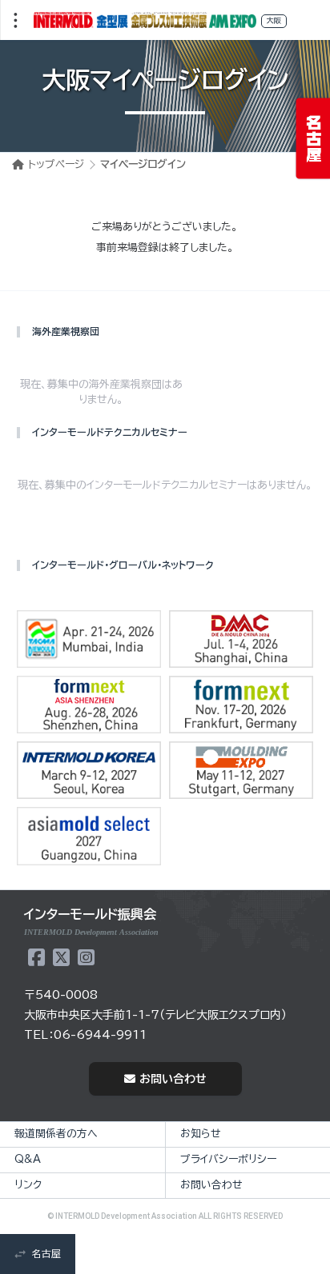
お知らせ (200, 1133)
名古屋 (46, 1253)
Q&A (27, 1159)
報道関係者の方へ (56, 1133)
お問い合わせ (173, 1078)
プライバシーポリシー (228, 1159)
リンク (28, 1185)
